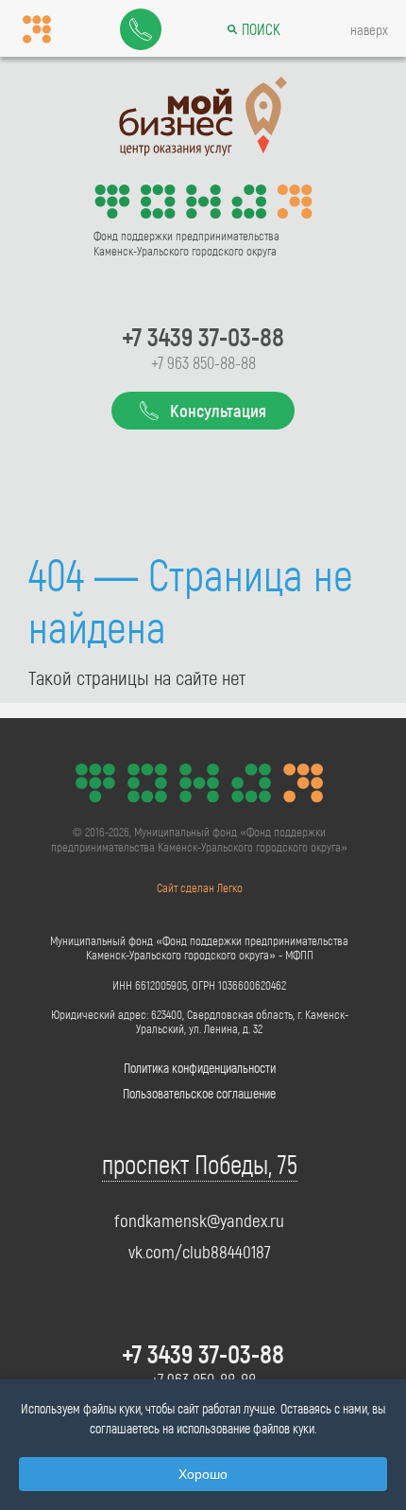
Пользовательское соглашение (199, 1093)
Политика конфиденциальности (200, 1068)
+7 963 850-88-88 (203, 362)
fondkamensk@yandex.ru (199, 1220)
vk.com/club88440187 (199, 1251)
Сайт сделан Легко (200, 887)
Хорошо (203, 1474)
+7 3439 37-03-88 (203, 336)
